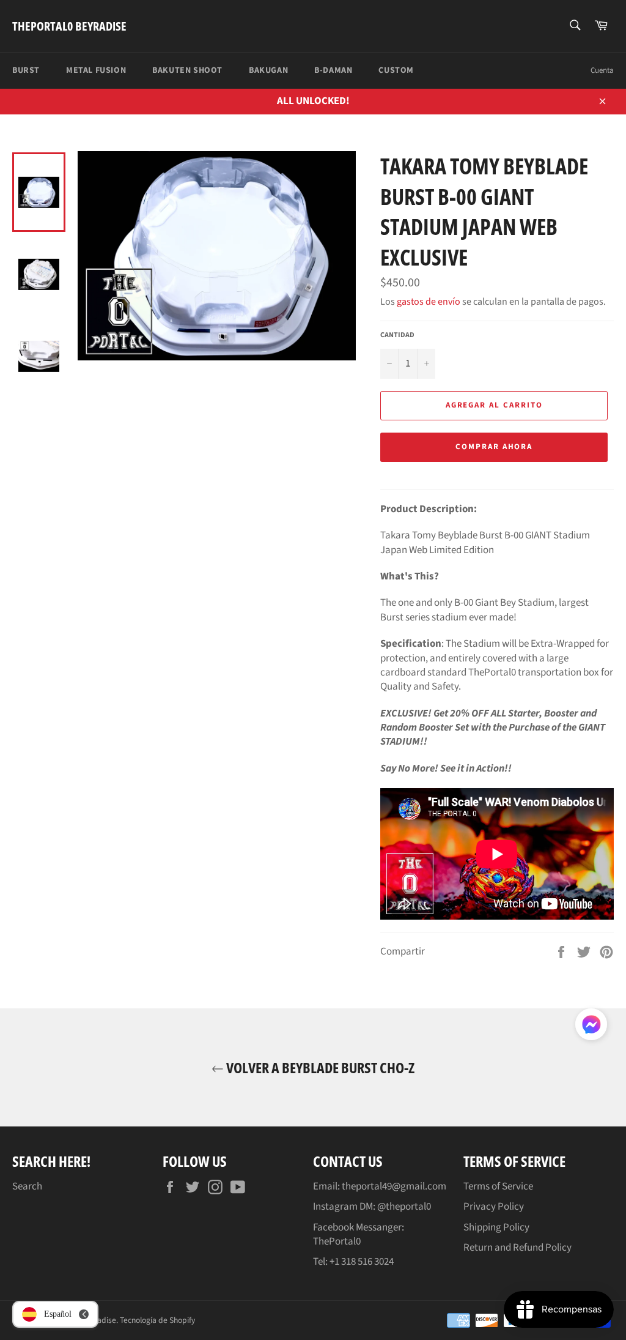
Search (27, 1186)
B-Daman (333, 70)
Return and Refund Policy (517, 1247)
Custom (396, 70)
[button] (591, 1026)
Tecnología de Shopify (157, 1320)
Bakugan (268, 70)
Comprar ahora (493, 446)
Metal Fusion (96, 70)
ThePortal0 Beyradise (69, 26)
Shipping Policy (496, 1227)
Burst (26, 70)
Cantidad (397, 335)
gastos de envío (428, 301)
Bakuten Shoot (187, 70)
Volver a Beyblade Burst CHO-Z (319, 1067)
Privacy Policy (493, 1206)
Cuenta (602, 70)
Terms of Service (498, 1186)
